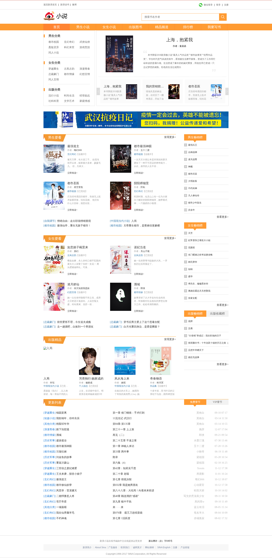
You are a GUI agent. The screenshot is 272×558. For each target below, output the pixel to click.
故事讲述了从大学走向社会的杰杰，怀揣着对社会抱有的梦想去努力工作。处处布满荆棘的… (150, 301)
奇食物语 (156, 378)
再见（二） (119, 435)
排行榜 (188, 27)
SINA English (163, 547)
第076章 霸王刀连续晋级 (127, 512)
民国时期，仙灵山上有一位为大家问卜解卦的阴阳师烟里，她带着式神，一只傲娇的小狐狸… (150, 200)
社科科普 (53, 101)
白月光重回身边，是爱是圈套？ (142, 326)
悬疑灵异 (53, 47)
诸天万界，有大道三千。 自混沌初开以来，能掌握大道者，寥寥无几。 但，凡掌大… (84, 163)
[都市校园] (49, 225)
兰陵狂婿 (61, 451)
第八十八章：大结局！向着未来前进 (133, 490)
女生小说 (109, 27)
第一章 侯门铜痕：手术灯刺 (129, 412)
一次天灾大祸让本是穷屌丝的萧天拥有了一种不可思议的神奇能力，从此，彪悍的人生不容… (150, 163)
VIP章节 (217, 402)
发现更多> (170, 137)
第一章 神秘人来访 (123, 446)
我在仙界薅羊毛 (65, 512)
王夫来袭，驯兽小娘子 (69, 473)
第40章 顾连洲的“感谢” (126, 496)
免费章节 (195, 402)
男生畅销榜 (195, 137)
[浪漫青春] (49, 429)
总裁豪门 (53, 74)
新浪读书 (64, 4)
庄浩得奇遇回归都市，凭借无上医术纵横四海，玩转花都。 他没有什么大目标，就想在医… (84, 200)
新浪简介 (87, 547)
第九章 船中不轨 (122, 501)
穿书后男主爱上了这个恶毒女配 (142, 322)
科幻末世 (69, 47)
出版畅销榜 (195, 313)
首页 (56, 27)
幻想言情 (85, 74)
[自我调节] (49, 221)
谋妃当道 (140, 247)
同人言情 (53, 79)
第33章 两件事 (121, 451)
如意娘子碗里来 (77, 247)
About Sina (100, 547)
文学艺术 (69, 101)
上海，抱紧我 (179, 39)
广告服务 (112, 547)
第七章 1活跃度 (121, 518)
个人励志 (83, 386)
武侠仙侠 (85, 42)
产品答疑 (185, 547)
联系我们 (125, 547)
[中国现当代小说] (120, 221)
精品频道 (161, 27)
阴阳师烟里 (141, 183)
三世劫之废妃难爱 (66, 468)
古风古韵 (69, 68)
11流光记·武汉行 (122, 418)
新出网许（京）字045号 (160, 541)
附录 (115, 457)
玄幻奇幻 (69, 42)
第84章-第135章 (121, 423)
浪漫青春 (85, 68)
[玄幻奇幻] (49, 479)
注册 (226, 5)
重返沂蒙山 (62, 462)
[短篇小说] (49, 418)
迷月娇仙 (73, 284)
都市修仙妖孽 (64, 485)
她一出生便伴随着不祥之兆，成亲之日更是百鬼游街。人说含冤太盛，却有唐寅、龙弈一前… (84, 301)
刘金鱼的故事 (64, 457)
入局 (134, 221)
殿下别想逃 (62, 429)
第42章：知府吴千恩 (124, 468)
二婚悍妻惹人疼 (65, 496)
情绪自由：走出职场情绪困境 (74, 221)
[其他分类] (49, 423)
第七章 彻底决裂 (122, 479)
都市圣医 (73, 183)
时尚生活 (69, 95)
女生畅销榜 (195, 225)
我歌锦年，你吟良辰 (68, 418)
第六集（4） (120, 462)
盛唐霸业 (61, 440)
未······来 (118, 507)
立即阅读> (72, 173)
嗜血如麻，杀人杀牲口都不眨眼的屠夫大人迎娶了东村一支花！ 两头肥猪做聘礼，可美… (84, 264)
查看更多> (223, 217)
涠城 (137, 284)
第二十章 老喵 (121, 473)
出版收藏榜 (217, 313)
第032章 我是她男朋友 (125, 485)
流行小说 (53, 95)
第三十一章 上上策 (123, 429)
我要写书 (214, 27)
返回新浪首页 (50, 4)
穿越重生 (53, 68)
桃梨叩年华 (62, 423)
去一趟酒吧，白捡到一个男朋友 (75, 326)
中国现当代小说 (51, 386)
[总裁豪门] (49, 322)
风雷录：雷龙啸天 (66, 490)
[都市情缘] (49, 435)
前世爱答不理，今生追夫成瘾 (74, 322)
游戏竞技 (85, 47)
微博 (74, 4)
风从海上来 (122, 378)
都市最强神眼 (143, 146)
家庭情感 (85, 101)
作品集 (153, 386)
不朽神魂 (61, 518)
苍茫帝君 (61, 501)
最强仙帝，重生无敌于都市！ (74, 225)
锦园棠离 (61, 412)
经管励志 (85, 95)
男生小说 (83, 27)
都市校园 (53, 42)
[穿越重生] (49, 412)
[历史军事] (49, 440)
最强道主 (73, 146)
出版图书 (135, 27)
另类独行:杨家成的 (91, 378)
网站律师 (149, 547)
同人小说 (53, 52)
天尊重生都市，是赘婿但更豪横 (142, 225)
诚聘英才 (137, 547)
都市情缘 (69, 74)
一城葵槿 (61, 507)
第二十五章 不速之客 (125, 440)
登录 (218, 5)
